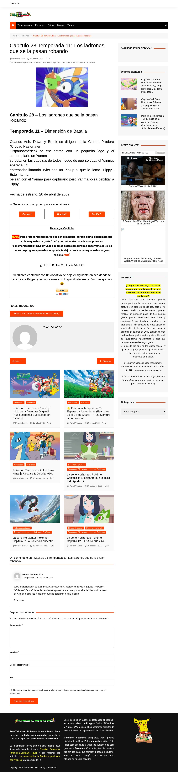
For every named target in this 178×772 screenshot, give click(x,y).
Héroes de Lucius (75, 528)
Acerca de (14, 3)
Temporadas (24, 25)
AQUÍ (66, 254)
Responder (19, 600)
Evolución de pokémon (22, 62)
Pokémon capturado (52, 62)
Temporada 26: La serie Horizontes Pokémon (86, 469)
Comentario (16, 625)
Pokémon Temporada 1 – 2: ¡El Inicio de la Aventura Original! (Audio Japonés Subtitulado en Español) (153, 122)
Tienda (70, 25)
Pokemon (38, 62)
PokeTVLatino (18, 59)
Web (12, 677)
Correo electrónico (19, 665)
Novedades (18, 403)
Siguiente (107, 361)
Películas (39, 25)
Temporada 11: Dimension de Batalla (78, 62)
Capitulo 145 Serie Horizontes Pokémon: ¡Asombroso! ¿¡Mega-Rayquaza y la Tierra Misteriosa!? (152, 85)
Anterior (16, 361)
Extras (51, 25)
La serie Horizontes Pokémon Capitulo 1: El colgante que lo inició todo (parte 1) (88, 478)
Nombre (14, 652)
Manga (60, 25)
